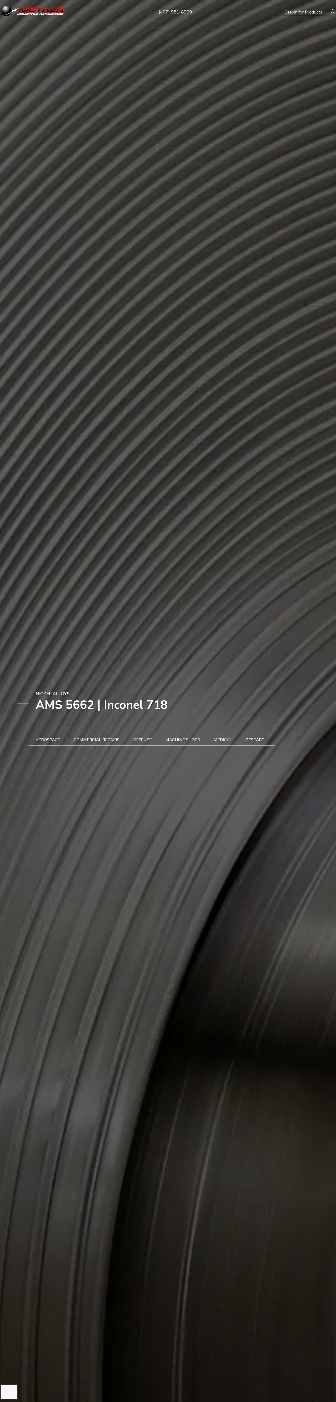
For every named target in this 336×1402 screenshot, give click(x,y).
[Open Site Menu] (23, 700)
